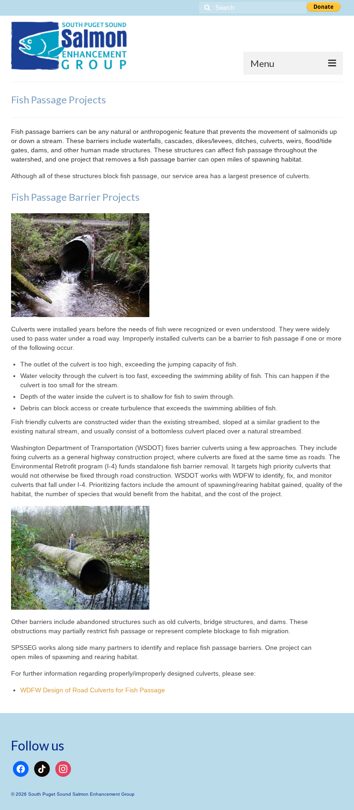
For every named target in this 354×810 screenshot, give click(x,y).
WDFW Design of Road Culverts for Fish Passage (92, 690)
